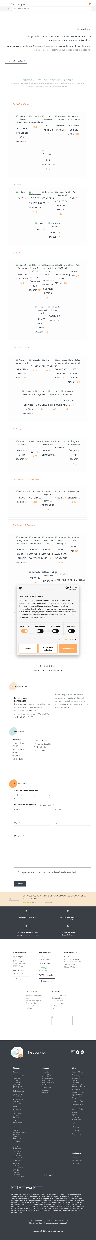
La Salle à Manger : (22, 104)
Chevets (15, 1146)
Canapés (16, 1115)
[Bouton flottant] (90, 3)
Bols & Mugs (75, 1116)
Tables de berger (19, 1088)
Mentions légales (58, 1003)
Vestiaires (16, 1134)
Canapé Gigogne (48, 1075)
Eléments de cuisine (19, 1075)
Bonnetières (17, 1096)
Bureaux (15, 1129)
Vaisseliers (16, 1101)
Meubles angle (18, 1100)
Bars (14, 1111)
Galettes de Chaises (78, 1086)
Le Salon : (17, 184)
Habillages (46, 1090)
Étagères (16, 1136)
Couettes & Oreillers (78, 1077)
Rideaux (74, 1080)
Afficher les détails (65, 640)
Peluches (74, 1136)
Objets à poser (76, 1134)
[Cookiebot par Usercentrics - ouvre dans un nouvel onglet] (67, 588)
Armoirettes (17, 1103)
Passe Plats (16, 1084)
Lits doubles (17, 1152)
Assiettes (74, 1114)
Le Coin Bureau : (20, 429)
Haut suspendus (18, 1167)
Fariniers (16, 1098)
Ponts (15, 1119)
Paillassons (75, 1127)
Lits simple (16, 1153)
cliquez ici (27, 903)
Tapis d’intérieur (77, 1126)
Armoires (16, 1144)
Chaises (15, 1080)
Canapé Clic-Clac (48, 1082)
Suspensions (75, 1164)
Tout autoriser (68, 649)
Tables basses (17, 1122)
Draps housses (76, 1079)
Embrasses (75, 1082)
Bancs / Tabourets (19, 1077)
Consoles (16, 1117)
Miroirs (15, 1169)
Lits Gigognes (17, 1155)
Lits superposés (18, 1157)
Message (18, 836)
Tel (56, 823)
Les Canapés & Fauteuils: (24, 525)
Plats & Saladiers (77, 1118)
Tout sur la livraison (33, 1003)
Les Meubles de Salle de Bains (26, 479)
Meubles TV (17, 1110)
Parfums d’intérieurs (78, 1106)
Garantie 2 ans (57, 998)
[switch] (40, 631)
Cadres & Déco (77, 1094)
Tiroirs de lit (17, 1138)
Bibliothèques (17, 1113)
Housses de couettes (78, 1075)
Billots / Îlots (17, 1079)
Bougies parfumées (78, 1104)
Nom (16, 810)
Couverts (74, 1112)
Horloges (75, 1098)
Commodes (16, 1150)
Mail (16, 823)
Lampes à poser (77, 1160)
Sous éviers (16, 1163)
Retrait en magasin (33, 1001)
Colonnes (16, 1165)
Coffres (15, 1131)
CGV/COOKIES (58, 1001)
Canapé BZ (46, 1080)
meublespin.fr (37, 1231)
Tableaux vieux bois (78, 1096)
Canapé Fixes (47, 1077)
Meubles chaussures (19, 1132)
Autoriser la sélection (48, 648)
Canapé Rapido (47, 1079)
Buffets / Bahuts (18, 1094)
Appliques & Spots (78, 1162)
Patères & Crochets (78, 1092)
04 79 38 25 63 (19, 973)
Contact (19, 979)
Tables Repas (17, 1086)
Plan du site (30, 1006)
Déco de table (76, 1119)
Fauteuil (45, 1084)
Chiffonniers (17, 1148)
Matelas (45, 1092)
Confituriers (16, 1082)
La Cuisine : (18, 252)
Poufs (14, 1121)
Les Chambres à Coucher (24, 347)
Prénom (58, 810)
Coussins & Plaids (77, 1084)
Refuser (28, 649)
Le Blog (29, 1008)
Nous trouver (46, 981)
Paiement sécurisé (59, 996)
